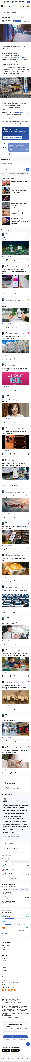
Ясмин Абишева (8, 20)
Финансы (4, 960)
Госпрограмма (7, 889)
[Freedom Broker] (23, 6)
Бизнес (3, 949)
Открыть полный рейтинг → (15, 878)
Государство (5, 962)
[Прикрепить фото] (3, 169)
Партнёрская (24, 889)
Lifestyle (4, 953)
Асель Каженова (8, 397)
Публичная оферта (6, 984)
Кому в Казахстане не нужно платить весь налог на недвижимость (14, 782)
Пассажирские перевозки (8, 149)
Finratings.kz (22, 61)
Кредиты (4, 951)
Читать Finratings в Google (16, 153)
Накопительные (15, 861)
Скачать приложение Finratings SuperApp (12, 137)
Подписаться (15, 1036)
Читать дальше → (6, 256)
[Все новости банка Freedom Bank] (28, 299)
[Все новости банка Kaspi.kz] (28, 747)
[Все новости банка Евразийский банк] (28, 333)
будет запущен (20, 57)
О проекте (4, 973)
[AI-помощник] (28, 1044)
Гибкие (6, 861)
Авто (6, 586)
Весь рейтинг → (6, 933)
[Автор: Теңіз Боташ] (3, 266)
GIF (6, 169)
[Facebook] (3, 990)
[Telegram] (12, 990)
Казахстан (4, 147)
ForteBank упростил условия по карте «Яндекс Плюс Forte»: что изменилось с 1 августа (15, 271)
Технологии (5, 964)
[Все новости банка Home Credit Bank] (28, 682)
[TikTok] (6, 990)
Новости (8, 12)
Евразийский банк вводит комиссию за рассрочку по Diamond (13, 847)
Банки (6, 265)
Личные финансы (6, 945)
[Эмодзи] (24, 169)
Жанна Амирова (8, 235)
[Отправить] (27, 169)
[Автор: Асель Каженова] (3, 396)
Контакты (4, 980)
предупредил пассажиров (21, 112)
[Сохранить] (28, 260)
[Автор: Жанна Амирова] (3, 234)
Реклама (4, 978)
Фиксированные (24, 861)
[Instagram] (9, 990)
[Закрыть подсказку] (28, 144)
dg (20, 1017)
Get (28, 2)
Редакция (4, 975)
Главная (3, 12)
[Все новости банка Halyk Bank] (28, 234)
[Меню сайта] (2, 6)
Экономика (5, 958)
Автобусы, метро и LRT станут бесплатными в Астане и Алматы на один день (15, 787)
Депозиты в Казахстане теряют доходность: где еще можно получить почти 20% (14, 687)
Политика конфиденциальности (10, 982)
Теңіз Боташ (7, 266)
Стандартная (15, 889)
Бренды (4, 967)
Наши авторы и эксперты (8, 976)
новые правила (15, 123)
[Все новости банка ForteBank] (28, 266)
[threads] (15, 990)
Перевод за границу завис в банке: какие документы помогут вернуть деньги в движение (15, 304)
